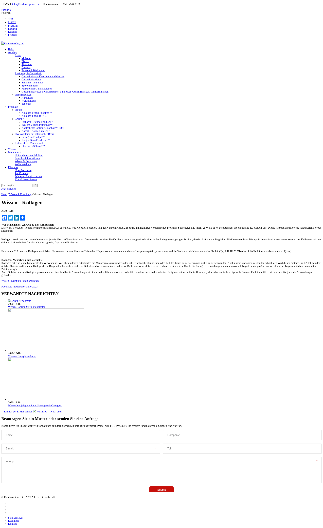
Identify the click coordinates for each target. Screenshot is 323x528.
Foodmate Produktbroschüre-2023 (19, 286)
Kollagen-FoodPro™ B (34, 115)
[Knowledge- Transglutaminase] (46, 350)
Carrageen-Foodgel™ (33, 137)
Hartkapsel (27, 97)
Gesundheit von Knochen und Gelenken (43, 76)
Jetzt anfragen (8, 188)
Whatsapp (41, 411)
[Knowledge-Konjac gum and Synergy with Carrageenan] (46, 399)
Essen (18, 55)
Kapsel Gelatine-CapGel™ (36, 131)
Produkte (13, 106)
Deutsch (12, 28)
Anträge (12, 52)
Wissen (12, 149)
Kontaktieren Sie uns (26, 179)
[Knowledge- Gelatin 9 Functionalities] (19, 300)
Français (12, 34)
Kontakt (12, 523)
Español (12, 31)
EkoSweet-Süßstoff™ (33, 146)
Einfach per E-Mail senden (16, 411)
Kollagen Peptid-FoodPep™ (37, 112)
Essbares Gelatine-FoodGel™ (37, 121)
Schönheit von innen (32, 82)
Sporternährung (30, 85)
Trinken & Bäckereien (33, 70)
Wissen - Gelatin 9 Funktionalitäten (20, 280)
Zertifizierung (22, 173)
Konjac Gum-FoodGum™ (36, 140)
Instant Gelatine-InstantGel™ (37, 124)
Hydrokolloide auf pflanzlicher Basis (34, 134)
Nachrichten (14, 152)
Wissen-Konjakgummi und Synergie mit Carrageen (35, 405)
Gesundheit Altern (31, 79)
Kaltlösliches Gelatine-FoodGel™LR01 (43, 127)
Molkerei (26, 58)
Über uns (13, 167)
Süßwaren (27, 64)
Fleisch (25, 61)
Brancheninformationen (27, 158)
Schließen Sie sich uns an (28, 176)
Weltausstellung (23, 164)
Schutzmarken (15, 517)
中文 (10, 18)
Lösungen (13, 520)
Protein (18, 109)
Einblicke (6, 9)
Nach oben (55, 411)
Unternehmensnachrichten (29, 155)
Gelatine (19, 118)
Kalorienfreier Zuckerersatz (29, 143)
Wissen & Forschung (26, 161)
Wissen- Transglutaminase (22, 356)
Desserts (26, 67)
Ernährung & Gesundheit (28, 73)
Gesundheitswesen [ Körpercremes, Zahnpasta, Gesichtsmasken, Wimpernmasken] (65, 91)
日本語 (12, 22)
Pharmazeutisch (23, 94)
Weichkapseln (29, 100)
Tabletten (26, 103)
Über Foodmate (23, 170)
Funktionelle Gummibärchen (37, 88)
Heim (11, 49)
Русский (13, 25)
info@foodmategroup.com (26, 4)
